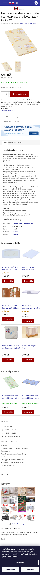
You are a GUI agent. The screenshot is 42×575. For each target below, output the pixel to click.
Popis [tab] (5, 143)
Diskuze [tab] (19, 143)
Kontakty (4, 445)
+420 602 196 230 (10, 433)
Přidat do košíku (21, 94)
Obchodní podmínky (8, 465)
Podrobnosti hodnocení (28, 24)
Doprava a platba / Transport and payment (15, 448)
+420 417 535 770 (10, 430)
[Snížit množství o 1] (9, 95)
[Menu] (5, 3)
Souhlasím (30, 569)
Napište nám (5, 457)
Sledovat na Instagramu (20, 524)
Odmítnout (10, 569)
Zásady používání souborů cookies (12, 460)
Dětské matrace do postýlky (22, 224)
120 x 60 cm (15, 234)
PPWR (3, 468)
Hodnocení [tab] (12, 143)
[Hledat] (31, 2)
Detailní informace (7, 111)
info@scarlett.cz (10, 426)
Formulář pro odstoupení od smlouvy (13, 454)
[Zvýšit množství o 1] (9, 93)
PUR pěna (15, 232)
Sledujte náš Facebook (12, 436)
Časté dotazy (5, 451)
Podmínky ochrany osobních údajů (12, 462)
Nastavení (20, 562)
